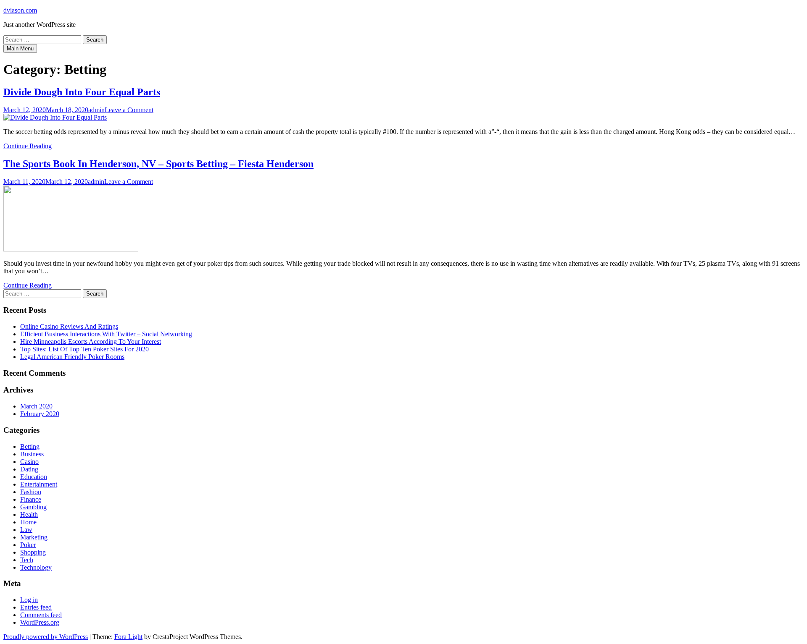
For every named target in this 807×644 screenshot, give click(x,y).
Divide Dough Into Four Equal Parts (81, 91)
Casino (29, 461)
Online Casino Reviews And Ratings (69, 326)
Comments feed (41, 614)
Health (29, 514)
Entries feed (36, 607)
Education (33, 476)
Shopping (33, 552)
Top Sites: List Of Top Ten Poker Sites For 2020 (84, 349)
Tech (26, 559)
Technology (36, 567)
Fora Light (128, 636)
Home (28, 522)
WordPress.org (39, 622)
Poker (28, 544)
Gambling (33, 506)
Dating (29, 469)
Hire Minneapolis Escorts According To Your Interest (90, 341)
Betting (30, 446)
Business (32, 454)
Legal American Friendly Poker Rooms (72, 356)
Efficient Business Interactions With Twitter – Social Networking (106, 334)
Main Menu (20, 48)
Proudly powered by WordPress (45, 636)
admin (96, 109)
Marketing (33, 537)
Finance (30, 499)
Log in (29, 599)
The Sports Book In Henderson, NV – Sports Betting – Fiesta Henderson (158, 163)
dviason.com (20, 10)
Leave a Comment (129, 109)
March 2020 (36, 406)
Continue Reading (27, 145)
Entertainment (38, 484)
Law (26, 529)
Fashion (30, 491)
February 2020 (39, 413)
